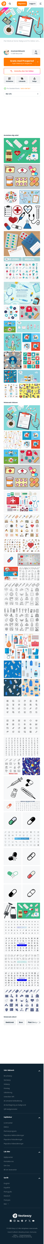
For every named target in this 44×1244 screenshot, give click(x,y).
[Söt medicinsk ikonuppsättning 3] (21, 175)
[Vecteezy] (3, 3)
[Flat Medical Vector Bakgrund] (21, 498)
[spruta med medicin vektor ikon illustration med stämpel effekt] (28, 1161)
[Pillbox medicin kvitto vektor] (21, 257)
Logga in (32, 4)
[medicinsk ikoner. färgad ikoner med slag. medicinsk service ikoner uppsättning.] (12, 645)
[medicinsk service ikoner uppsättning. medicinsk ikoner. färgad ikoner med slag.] (13, 660)
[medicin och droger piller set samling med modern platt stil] (15, 442)
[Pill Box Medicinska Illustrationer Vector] (21, 149)
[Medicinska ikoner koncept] (11, 196)
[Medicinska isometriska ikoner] (28, 424)
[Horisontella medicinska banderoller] (11, 688)
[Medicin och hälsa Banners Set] (31, 340)
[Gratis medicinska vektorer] (21, 231)
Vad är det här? (25, 88)
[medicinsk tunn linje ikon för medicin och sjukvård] (12, 932)
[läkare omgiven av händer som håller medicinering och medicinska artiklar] (12, 408)
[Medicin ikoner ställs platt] (12, 426)
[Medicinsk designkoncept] (12, 371)
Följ (36, 53)
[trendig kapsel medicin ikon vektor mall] (29, 659)
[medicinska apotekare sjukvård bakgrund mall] (21, 307)
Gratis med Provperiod (22, 61)
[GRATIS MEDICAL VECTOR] (14, 211)
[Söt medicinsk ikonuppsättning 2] (14, 342)
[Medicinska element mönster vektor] (14, 472)
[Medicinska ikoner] (11, 326)
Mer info (9, 93)
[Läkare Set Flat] (11, 457)
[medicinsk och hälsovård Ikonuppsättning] (21, 283)
